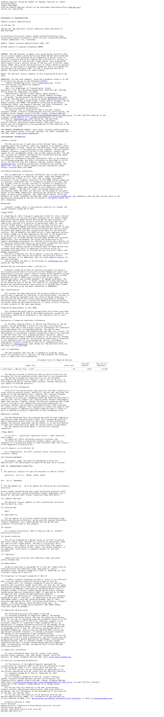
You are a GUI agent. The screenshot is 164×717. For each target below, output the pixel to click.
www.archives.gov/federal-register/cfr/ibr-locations (56, 698)
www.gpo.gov (74, 7)
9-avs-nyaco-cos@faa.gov (27, 133)
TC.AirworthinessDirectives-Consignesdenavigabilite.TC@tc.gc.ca (42, 115)
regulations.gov (45, 83)
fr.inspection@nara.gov (101, 698)
